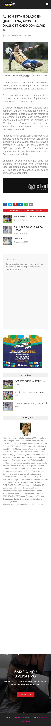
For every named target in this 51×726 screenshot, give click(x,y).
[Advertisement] (22, 527)
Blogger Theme (20, 717)
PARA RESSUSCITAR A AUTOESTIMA (30, 216)
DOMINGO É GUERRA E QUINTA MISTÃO (31, 403)
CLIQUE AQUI (25, 694)
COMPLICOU (19, 238)
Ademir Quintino (11, 35)
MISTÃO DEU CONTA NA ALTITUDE (29, 392)
